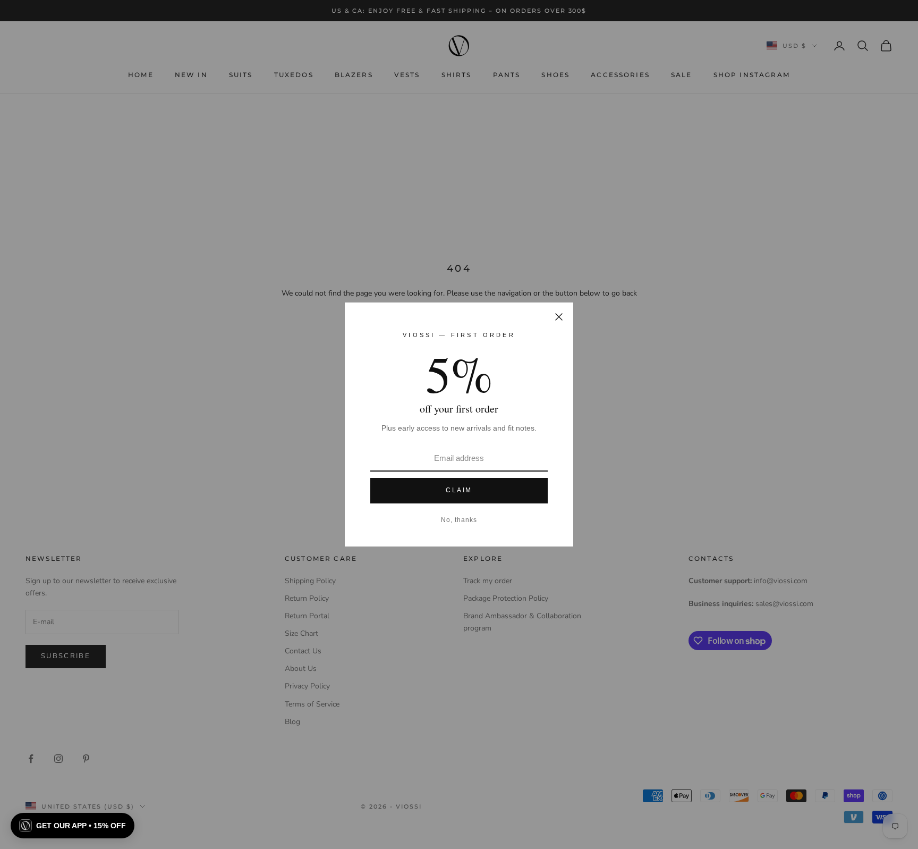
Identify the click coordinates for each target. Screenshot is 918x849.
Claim (459, 490)
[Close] (559, 317)
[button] (72, 825)
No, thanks (459, 520)
